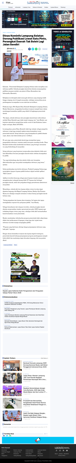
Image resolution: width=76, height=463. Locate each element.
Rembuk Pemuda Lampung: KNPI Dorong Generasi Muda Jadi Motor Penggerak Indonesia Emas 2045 (35, 365)
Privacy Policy (61, 455)
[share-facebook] (29, 49)
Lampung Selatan (7, 244)
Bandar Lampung (18, 450)
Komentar (44, 49)
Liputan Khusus (54, 7)
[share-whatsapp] (36, 49)
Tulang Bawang (17, 455)
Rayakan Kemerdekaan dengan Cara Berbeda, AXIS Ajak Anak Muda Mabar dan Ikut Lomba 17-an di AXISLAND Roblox (35, 390)
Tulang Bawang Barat (31, 455)
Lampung (26, 399)
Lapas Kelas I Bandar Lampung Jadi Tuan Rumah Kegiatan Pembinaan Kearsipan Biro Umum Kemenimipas (35, 377)
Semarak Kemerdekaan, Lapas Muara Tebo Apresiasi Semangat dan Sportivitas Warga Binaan (24, 321)
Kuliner (46, 7)
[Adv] (63, 48)
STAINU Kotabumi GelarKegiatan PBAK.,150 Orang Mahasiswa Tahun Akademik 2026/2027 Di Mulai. (24, 303)
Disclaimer (66, 453)
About (56, 453)
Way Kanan (40, 455)
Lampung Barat (29, 450)
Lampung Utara (26, 7)
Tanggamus (4, 455)
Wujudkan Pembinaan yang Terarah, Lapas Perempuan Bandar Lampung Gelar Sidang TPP (25, 309)
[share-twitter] (33, 49)
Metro (2, 453)
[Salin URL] (39, 49)
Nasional (10, 7)
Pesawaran (16, 453)
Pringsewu (40, 453)
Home (4, 32)
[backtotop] (38, 459)
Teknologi (63, 7)
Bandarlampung (28, 361)
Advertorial (17, 7)
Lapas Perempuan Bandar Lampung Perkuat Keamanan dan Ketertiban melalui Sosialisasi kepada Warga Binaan (24, 315)
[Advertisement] (25, 344)
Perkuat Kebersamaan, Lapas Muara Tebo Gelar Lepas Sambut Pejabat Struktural (24, 327)
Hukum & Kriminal (37, 7)
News (15, 244)
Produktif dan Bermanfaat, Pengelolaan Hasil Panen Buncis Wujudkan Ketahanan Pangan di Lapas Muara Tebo (34, 403)
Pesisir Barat (29, 453)
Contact (61, 453)
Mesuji (39, 451)
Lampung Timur (17, 451)
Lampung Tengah (5, 451)
